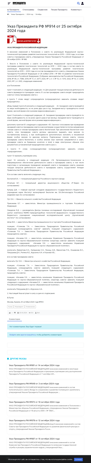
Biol (38, 313)
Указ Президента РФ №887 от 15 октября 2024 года (34, 439)
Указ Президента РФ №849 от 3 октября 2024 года (34, 383)
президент (19, 307)
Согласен (78, 459)
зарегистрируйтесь (28, 335)
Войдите (13, 335)
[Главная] (8, 14)
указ (10, 307)
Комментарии (14, 319)
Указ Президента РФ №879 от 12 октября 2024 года (34, 420)
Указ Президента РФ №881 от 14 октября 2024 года (34, 365)
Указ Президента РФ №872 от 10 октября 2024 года (34, 402)
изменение (31, 307)
